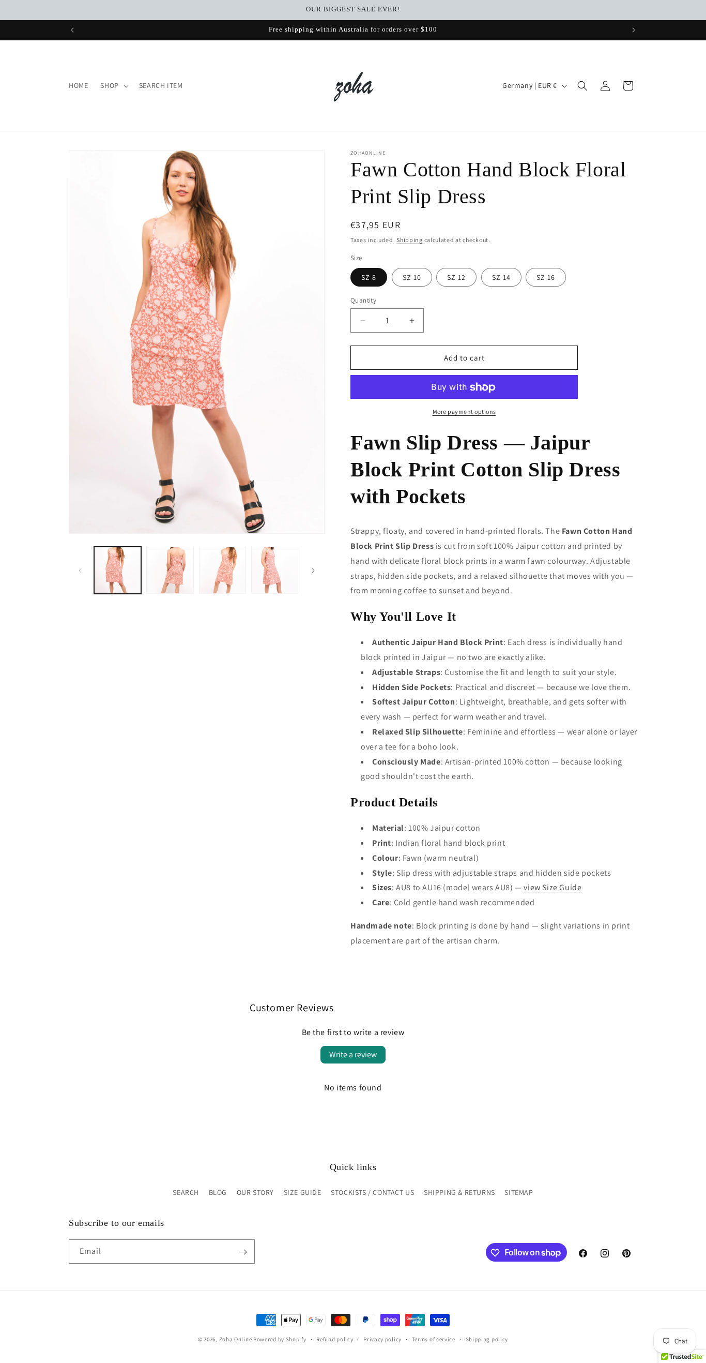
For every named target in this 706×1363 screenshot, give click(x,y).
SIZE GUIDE (302, 1192)
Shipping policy (487, 1338)
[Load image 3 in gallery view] (222, 570)
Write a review (353, 1054)
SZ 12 (456, 277)
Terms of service (433, 1338)
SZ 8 (368, 277)
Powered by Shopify (279, 1339)
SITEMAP (518, 1192)
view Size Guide (552, 887)
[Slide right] (313, 570)
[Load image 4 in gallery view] (274, 570)
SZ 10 (412, 277)
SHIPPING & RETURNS (459, 1192)
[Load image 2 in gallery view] (169, 570)
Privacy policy (382, 1338)
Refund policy (334, 1338)
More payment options (464, 412)
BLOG (218, 1192)
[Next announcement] (633, 30)
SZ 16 (545, 277)
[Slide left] (80, 570)
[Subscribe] (243, 1252)
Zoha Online (235, 1339)
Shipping (409, 240)
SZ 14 (501, 277)
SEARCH (186, 1192)
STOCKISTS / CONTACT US (372, 1192)
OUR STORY (255, 1192)
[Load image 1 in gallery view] (117, 570)
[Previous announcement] (72, 30)
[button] (113, 85)
